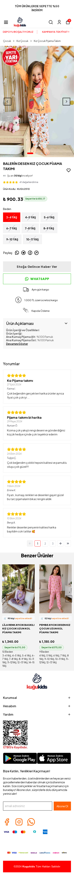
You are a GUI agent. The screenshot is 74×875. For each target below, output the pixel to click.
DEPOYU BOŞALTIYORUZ (18, 31)
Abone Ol (62, 806)
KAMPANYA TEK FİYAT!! (55, 31)
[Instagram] (19, 822)
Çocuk (7, 40)
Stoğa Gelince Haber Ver (37, 267)
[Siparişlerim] (59, 22)
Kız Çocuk (22, 40)
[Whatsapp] (31, 822)
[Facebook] (7, 822)
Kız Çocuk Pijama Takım (47, 40)
